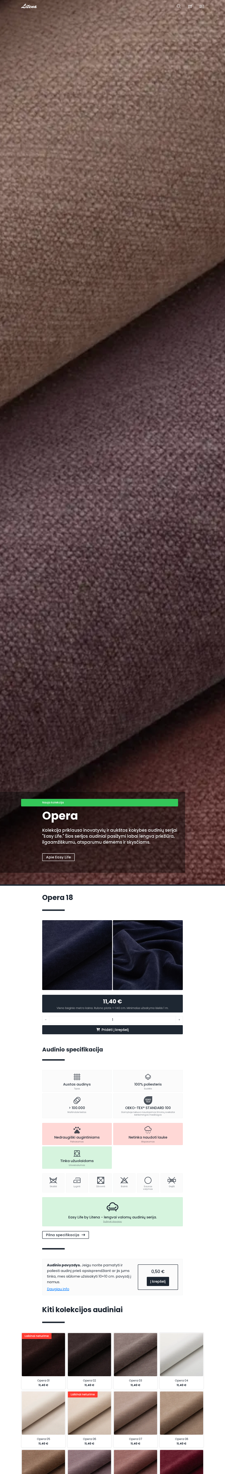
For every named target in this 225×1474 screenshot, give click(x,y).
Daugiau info (58, 1289)
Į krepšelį (158, 1281)
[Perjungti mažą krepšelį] (190, 6)
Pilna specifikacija (62, 1234)
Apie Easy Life (58, 857)
